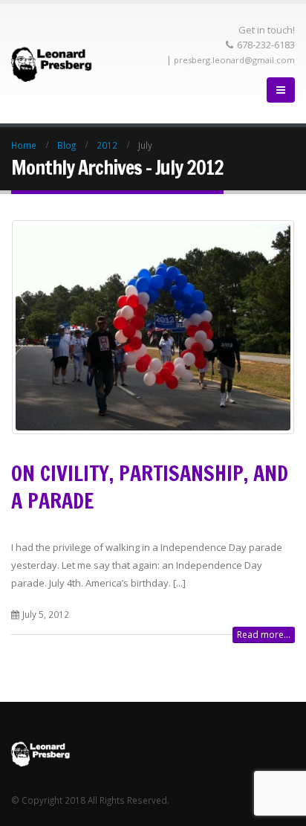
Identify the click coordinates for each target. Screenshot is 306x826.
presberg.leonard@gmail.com (234, 59)
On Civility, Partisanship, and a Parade (149, 486)
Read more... (263, 634)
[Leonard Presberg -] (52, 63)
